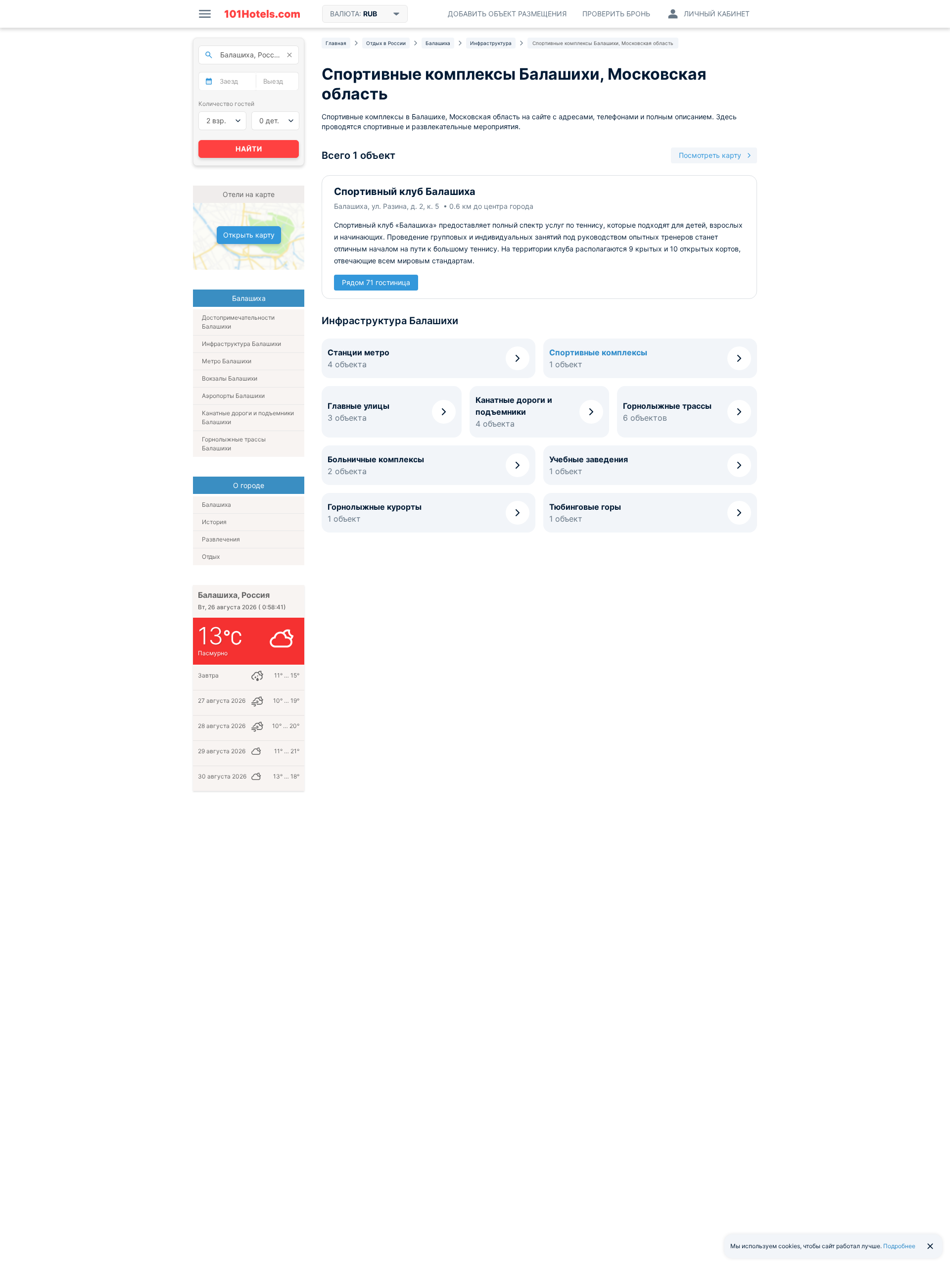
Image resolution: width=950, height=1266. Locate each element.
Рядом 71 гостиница (376, 282)
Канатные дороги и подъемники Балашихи (248, 417)
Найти (249, 149)
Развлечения (221, 539)
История (214, 522)
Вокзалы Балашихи (229, 378)
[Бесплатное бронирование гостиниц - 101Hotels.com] (262, 14)
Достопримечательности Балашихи (238, 322)
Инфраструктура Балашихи (241, 343)
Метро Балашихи (226, 361)
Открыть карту (249, 235)
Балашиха (216, 504)
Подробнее (899, 1246)
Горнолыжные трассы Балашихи (234, 444)
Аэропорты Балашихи (233, 395)
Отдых (211, 556)
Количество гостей (226, 103)
